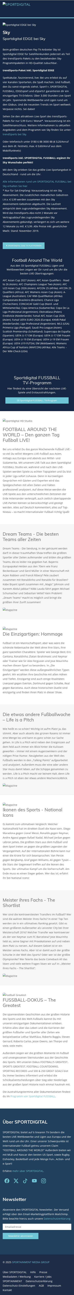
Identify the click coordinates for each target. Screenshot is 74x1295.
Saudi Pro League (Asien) (47, 327)
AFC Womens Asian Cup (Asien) (43, 292)
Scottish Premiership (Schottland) (23, 331)
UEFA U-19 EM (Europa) (28, 339)
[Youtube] (34, 1181)
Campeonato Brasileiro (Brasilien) (23, 300)
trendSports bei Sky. (15, 134)
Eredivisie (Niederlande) (17, 315)
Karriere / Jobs (43, 1276)
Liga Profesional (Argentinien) (38, 323)
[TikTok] (25, 1181)
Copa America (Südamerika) (38, 308)
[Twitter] (16, 1181)
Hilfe (33, 1272)
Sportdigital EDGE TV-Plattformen (24, 245)
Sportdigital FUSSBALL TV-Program (38, 400)
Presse (43, 1272)
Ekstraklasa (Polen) (50, 311)
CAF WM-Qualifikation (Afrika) (44, 296)
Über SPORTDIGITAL (15, 1272)
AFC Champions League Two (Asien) (40, 284)
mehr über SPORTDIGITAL (27, 1171)
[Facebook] (7, 1181)
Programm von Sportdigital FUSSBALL (32, 1096)
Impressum (54, 1285)
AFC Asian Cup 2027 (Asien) (19, 280)
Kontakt (7, 1290)
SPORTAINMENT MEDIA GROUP (30, 1262)
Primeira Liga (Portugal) (17, 327)
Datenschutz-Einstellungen (19, 1285)
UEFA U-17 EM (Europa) (29, 335)
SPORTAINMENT (12, 1281)
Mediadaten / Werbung (17, 1276)
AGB (41, 1285)
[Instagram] (43, 1181)
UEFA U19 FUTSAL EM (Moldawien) (34, 343)
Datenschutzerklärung (57, 1218)
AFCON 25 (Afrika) (47, 288)
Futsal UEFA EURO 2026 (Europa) (31, 319)
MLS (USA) (63, 323)
